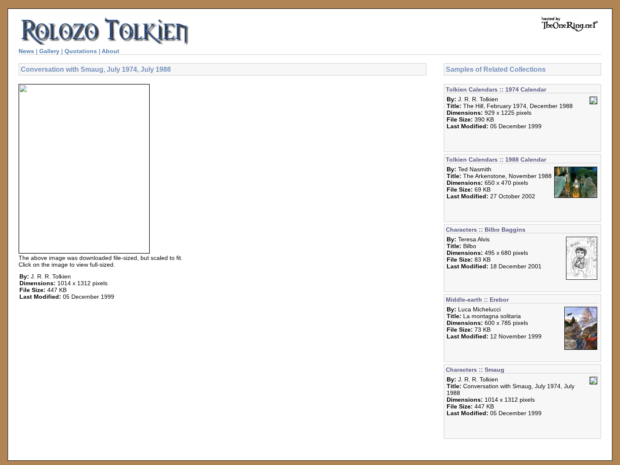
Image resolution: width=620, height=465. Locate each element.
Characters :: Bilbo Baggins (486, 229)
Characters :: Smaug (475, 369)
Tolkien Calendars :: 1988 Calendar (496, 159)
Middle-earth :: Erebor (477, 299)
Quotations (81, 51)
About (110, 51)
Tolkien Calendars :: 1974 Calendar (496, 89)
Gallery (49, 51)
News (26, 51)
